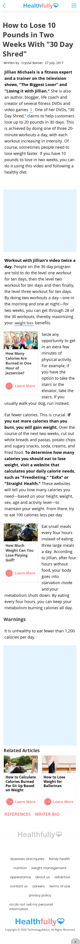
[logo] (40, 922)
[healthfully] (41, 6)
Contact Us (19, 886)
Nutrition (20, 868)
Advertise (62, 877)
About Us (42, 877)
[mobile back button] (5, 5)
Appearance (20, 877)
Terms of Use (59, 886)
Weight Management (48, 868)
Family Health (59, 859)
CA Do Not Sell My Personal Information (31, 906)
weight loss (24, 323)
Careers (38, 886)
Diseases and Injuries (27, 859)
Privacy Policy (40, 895)
